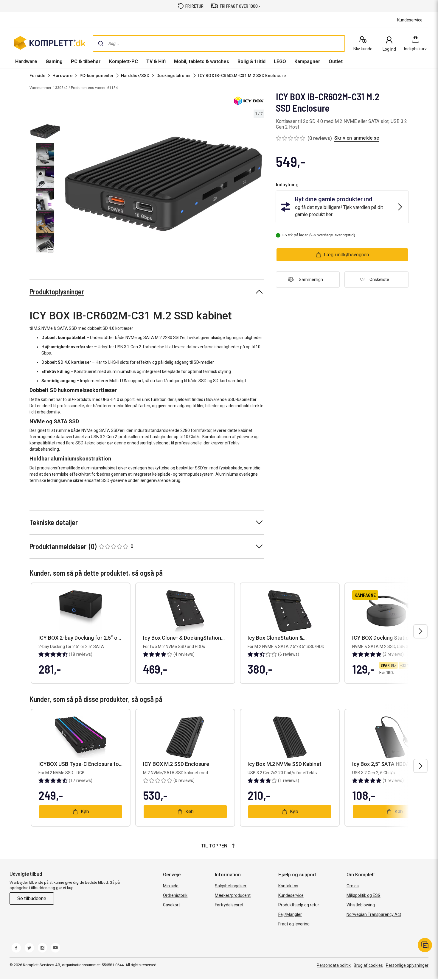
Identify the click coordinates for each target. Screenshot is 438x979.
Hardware (26, 61)
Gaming (54, 61)
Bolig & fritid (251, 61)
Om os (353, 885)
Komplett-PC (123, 61)
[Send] (100, 43)
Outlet (336, 61)
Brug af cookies (368, 965)
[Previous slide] (68, 184)
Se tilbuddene (31, 898)
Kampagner (307, 61)
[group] (163, 184)
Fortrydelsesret (229, 905)
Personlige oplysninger (407, 965)
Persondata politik (334, 965)
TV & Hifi (156, 61)
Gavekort (171, 905)
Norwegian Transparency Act (374, 914)
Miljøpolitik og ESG (363, 895)
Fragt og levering (294, 924)
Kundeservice (291, 895)
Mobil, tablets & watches (201, 61)
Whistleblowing (361, 905)
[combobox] (219, 43)
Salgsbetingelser (230, 885)
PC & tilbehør (86, 61)
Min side (170, 885)
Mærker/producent (233, 895)
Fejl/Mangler (290, 914)
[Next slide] (258, 184)
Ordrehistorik (175, 895)
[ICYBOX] (249, 101)
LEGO (280, 61)
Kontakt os (288, 885)
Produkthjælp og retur (298, 905)
